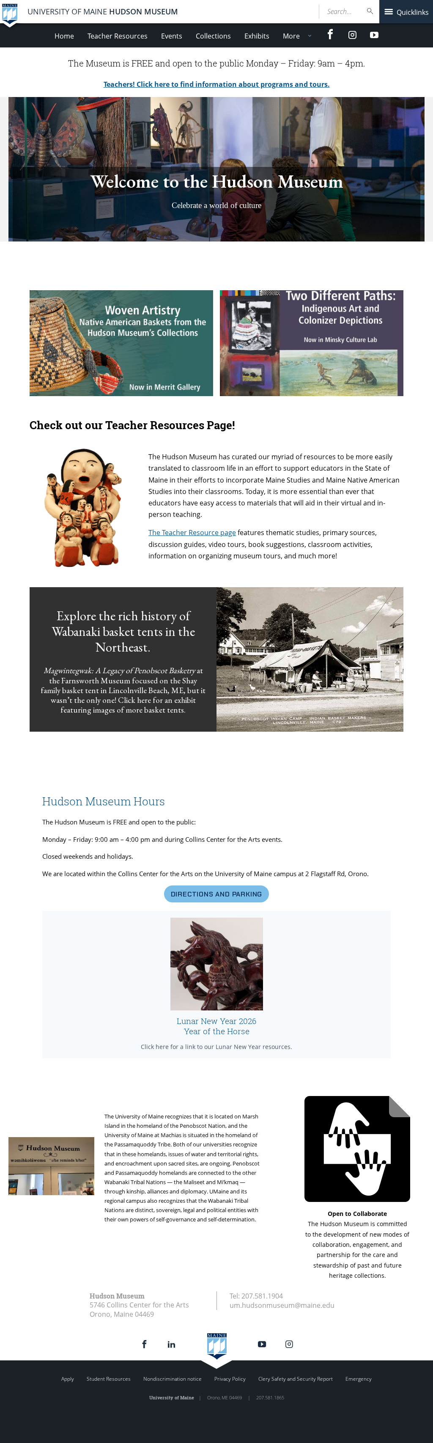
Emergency (358, 1378)
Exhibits (256, 36)
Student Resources (109, 1378)
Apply (67, 1378)
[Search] (370, 11)
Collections (213, 36)
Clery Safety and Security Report (295, 1378)
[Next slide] (422, 169)
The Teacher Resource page (192, 532)
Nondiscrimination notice (172, 1378)
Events (171, 36)
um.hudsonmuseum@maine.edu (282, 1305)
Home (64, 36)
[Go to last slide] (11, 169)
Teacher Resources (118, 36)
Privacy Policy (230, 1378)
